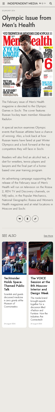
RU (40, 3)
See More (48, 236)
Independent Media (23, 3)
